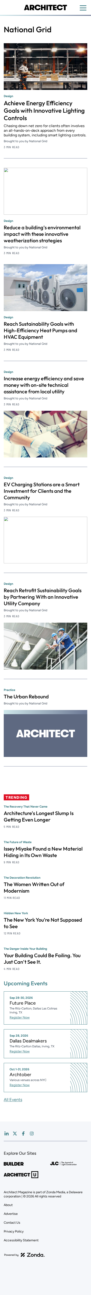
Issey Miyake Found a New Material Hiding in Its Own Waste (43, 851)
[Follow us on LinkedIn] (6, 1133)
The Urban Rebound (26, 696)
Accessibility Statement (21, 1240)
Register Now (20, 1017)
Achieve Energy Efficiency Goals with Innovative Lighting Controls (44, 110)
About (8, 1205)
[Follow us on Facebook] (23, 1133)
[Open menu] (83, 8)
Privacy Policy (14, 1231)
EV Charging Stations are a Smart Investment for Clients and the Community (42, 491)
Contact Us (12, 1223)
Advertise (11, 1214)
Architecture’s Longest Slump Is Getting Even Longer (39, 816)
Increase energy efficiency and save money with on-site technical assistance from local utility (44, 385)
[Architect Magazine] (45, 7)
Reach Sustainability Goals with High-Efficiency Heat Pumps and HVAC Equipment (40, 330)
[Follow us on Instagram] (32, 1133)
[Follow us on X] (15, 1133)
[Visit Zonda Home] (24, 1255)
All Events (13, 1099)
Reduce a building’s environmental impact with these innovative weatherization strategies (42, 234)
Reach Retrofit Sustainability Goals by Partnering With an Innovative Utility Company (42, 597)
